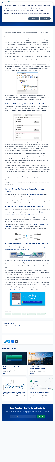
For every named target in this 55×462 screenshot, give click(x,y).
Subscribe (41, 416)
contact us (26, 288)
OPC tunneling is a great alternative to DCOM (21, 246)
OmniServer (7, 214)
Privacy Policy (40, 10)
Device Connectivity (16, 313)
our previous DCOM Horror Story (35, 194)
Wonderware (8, 313)
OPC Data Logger (15, 214)
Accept (33, 18)
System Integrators (41, 313)
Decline (45, 18)
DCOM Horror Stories (22, 39)
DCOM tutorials (11, 60)
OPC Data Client (32, 214)
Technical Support (31, 313)
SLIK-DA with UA (24, 214)
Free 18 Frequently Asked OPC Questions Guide (18, 289)
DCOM (24, 313)
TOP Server (44, 213)
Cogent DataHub (26, 260)
